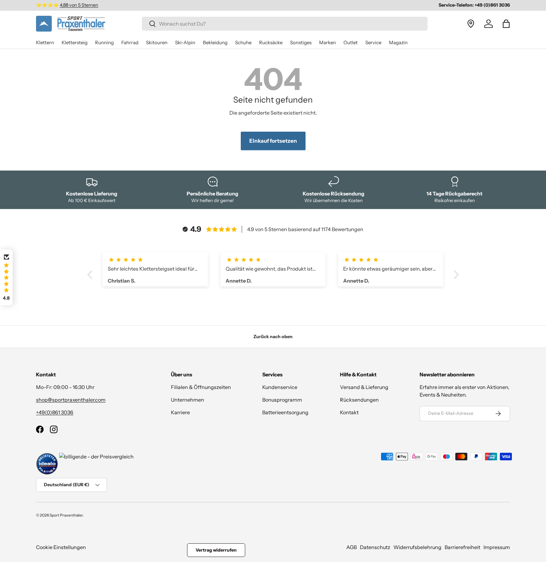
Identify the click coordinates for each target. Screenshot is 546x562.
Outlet (350, 42)
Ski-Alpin (185, 42)
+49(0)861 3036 (54, 412)
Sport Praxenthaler (66, 515)
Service (373, 42)
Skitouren (156, 42)
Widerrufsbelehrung (417, 547)
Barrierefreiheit (462, 547)
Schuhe (243, 42)
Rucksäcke (270, 42)
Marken (327, 42)
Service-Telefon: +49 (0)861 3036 (474, 5)
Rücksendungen (359, 400)
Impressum (496, 547)
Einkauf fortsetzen (273, 141)
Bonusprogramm (282, 400)
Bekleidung (215, 42)
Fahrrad (129, 42)
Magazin (398, 42)
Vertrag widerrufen (216, 550)
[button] (506, 24)
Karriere (180, 412)
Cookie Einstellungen (61, 547)
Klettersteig (75, 42)
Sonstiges (301, 42)
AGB (351, 547)
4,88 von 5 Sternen (79, 5)
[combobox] (285, 24)
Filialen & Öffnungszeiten (201, 387)
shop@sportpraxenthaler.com (71, 400)
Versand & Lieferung (364, 387)
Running (104, 42)
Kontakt (349, 412)
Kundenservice (279, 387)
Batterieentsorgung (285, 412)
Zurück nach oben (273, 336)
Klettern (45, 42)
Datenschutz (375, 547)
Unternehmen (187, 400)
